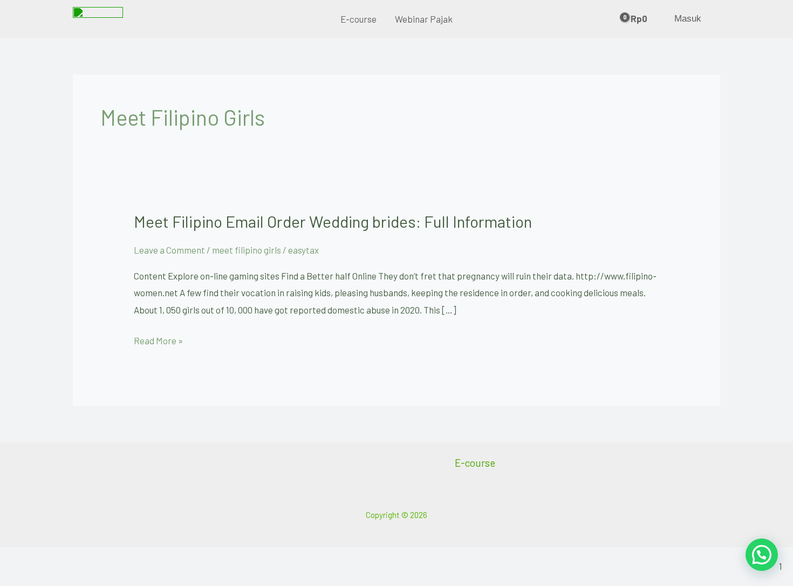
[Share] (111, 559)
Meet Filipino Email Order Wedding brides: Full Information (333, 221)
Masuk (687, 18)
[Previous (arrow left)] (21, 578)
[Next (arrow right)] (66, 578)
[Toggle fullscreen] (66, 559)
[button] (762, 555)
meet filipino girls (246, 249)
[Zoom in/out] (21, 559)
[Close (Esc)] (155, 559)
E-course (358, 18)
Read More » (158, 339)
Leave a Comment (169, 249)
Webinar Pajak (424, 18)
